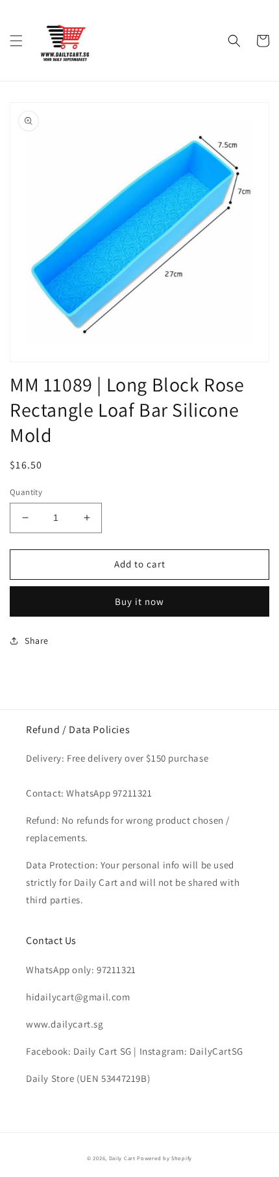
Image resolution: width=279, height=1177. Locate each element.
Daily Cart (122, 1157)
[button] (16, 41)
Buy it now (139, 601)
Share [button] (37, 640)
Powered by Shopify (164, 1157)
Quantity (26, 492)
